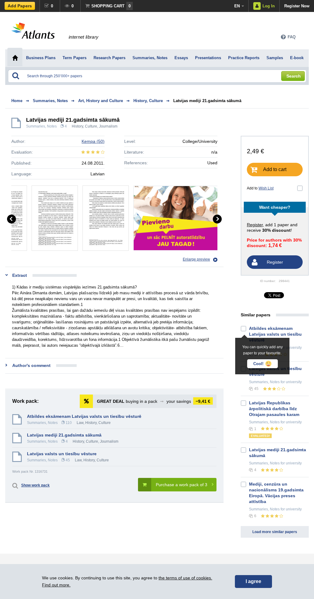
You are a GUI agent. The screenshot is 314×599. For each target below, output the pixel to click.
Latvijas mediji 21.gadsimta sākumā (207, 100)
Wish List (266, 188)
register (255, 224)
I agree (253, 581)
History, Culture (84, 126)
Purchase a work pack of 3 (181, 484)
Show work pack (35, 485)
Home (16, 100)
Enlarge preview (196, 259)
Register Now (296, 6)
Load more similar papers (274, 532)
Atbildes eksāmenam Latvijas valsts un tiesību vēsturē (84, 416)
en (237, 6)
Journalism (108, 126)
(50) (93, 141)
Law (80, 423)
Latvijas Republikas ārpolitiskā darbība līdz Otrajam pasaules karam (274, 408)
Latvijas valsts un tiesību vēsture (62, 453)
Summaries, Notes (41, 126)
